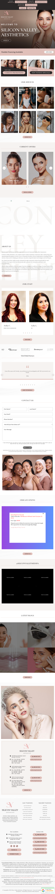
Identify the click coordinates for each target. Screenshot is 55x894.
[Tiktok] (17, 846)
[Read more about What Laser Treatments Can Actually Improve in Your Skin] (14, 660)
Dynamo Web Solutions (33, 891)
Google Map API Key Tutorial (18, 527)
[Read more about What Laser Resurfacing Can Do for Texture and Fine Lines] (41, 635)
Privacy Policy (45, 884)
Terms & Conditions (37, 890)
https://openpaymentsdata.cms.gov (26, 877)
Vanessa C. (35, 325)
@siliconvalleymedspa (27, 563)
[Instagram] (14, 846)
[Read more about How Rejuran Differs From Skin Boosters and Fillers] (14, 635)
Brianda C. (8, 325)
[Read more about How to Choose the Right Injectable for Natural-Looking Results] (41, 660)
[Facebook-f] (11, 846)
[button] (53, 15)
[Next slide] (50, 168)
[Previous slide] (4, 168)
